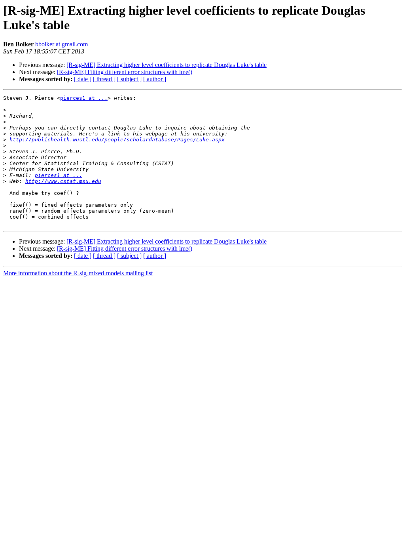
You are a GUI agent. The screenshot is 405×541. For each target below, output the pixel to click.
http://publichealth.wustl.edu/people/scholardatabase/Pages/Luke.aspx (117, 140)
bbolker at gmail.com (61, 44)
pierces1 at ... (84, 98)
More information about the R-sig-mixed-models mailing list (78, 273)
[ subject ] (129, 79)
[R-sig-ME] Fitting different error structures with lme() (124, 72)
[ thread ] (104, 79)
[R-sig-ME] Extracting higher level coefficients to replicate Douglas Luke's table (166, 64)
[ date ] (82, 79)
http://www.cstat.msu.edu (63, 181)
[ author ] (154, 79)
